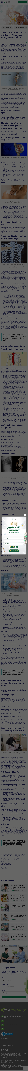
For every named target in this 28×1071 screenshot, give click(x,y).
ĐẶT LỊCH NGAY (14, 550)
